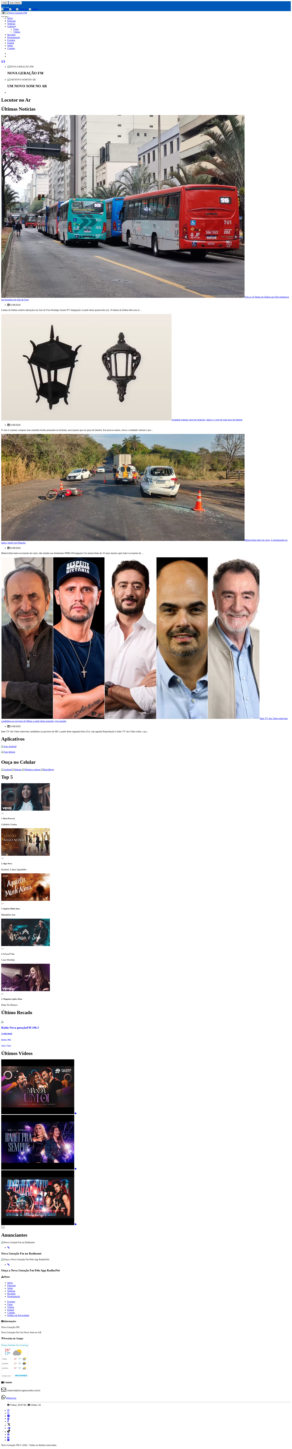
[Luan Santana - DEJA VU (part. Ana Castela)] (76, 1224)
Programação (13, 37)
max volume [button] (15, 3)
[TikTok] (8, 1431)
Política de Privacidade (18, 1315)
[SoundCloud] (8, 1428)
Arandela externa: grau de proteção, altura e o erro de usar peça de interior (207, 419)
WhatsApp (11, 1398)
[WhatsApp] (8, 1413)
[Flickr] (8, 1440)
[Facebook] (8, 1421)
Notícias (11, 23)
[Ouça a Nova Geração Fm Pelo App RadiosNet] (8, 1264)
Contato (11, 48)
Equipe (10, 43)
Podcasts (11, 1285)
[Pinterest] (8, 1434)
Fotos (16, 29)
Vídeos (16, 32)
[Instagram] (8, 1410)
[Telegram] (8, 1416)
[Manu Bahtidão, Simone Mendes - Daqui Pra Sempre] (76, 1169)
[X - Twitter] (8, 1425)
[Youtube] (8, 1418)
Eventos (11, 40)
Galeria (11, 26)
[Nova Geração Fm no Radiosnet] (8, 1247)
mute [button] (4, 3)
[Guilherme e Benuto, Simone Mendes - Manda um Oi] (76, 1113)
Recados (11, 34)
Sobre (10, 45)
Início (10, 1282)
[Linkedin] (8, 1437)
